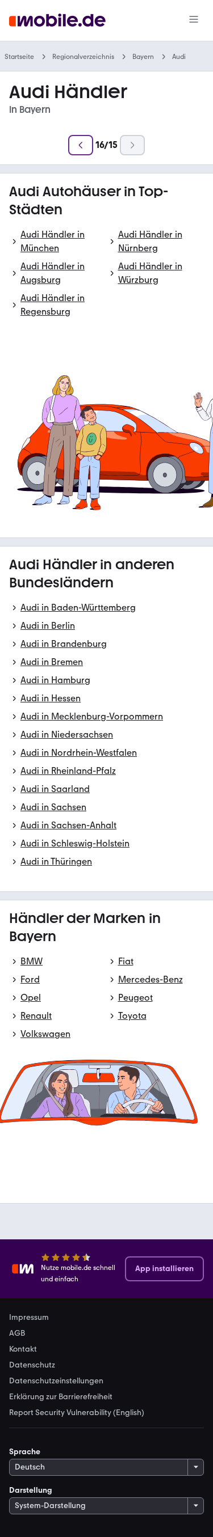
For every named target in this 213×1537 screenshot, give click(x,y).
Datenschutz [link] (32, 1365)
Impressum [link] (29, 1317)
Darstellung (30, 1490)
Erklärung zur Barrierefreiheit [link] (60, 1396)
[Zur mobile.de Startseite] (57, 21)
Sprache (24, 1451)
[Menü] (193, 20)
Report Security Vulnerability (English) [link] (76, 1412)
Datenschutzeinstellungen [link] (56, 1381)
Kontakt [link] (23, 1349)
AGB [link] (17, 1333)
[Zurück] (80, 145)
